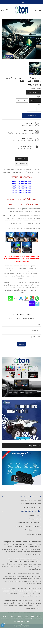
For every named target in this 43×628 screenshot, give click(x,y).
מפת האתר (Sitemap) (34, 534)
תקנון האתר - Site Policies (33, 530)
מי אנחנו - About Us (35, 519)
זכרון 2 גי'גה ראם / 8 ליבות (21, 184)
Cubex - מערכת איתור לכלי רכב (31, 500)
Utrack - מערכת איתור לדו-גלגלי (31, 504)
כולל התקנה (22, 100)
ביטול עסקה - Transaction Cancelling (29, 523)
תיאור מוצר (21, 159)
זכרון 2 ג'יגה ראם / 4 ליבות (21, 182)
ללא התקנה (35, 100)
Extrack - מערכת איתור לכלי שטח (30, 507)
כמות (39, 105)
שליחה (21, 344)
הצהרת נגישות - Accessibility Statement (28, 526)
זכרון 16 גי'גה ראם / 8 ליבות (21, 192)
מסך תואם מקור (33, 92)
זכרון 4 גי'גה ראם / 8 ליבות (21, 186)
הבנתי (22, 624)
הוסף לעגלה (32, 115)
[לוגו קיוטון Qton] (21, 10)
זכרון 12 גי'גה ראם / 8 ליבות (21, 190)
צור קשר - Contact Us (34, 515)
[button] (21, 2)
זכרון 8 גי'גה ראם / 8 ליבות (21, 188)
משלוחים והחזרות (21, 164)
